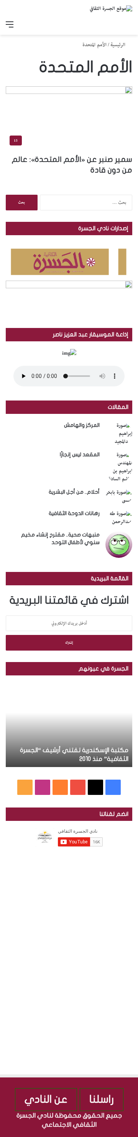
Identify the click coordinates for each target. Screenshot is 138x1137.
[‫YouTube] (77, 787)
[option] (69, 725)
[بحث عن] (128, 25)
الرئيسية (118, 44)
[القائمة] (9, 25)
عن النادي (46, 1099)
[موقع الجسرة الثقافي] (111, 8)
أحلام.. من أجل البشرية (74, 492)
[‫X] (95, 787)
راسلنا (101, 1099)
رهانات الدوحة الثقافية (74, 513)
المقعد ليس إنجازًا (80, 454)
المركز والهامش (82, 425)
